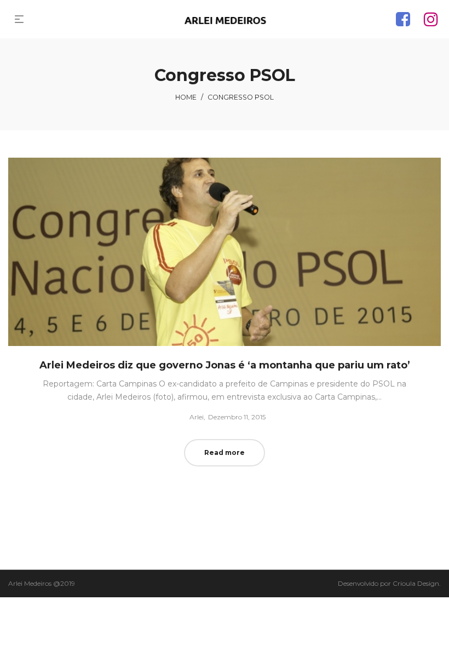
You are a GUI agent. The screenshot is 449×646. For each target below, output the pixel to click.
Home (186, 97)
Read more (224, 452)
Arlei (192, 417)
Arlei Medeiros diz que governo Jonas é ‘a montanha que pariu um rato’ (224, 365)
